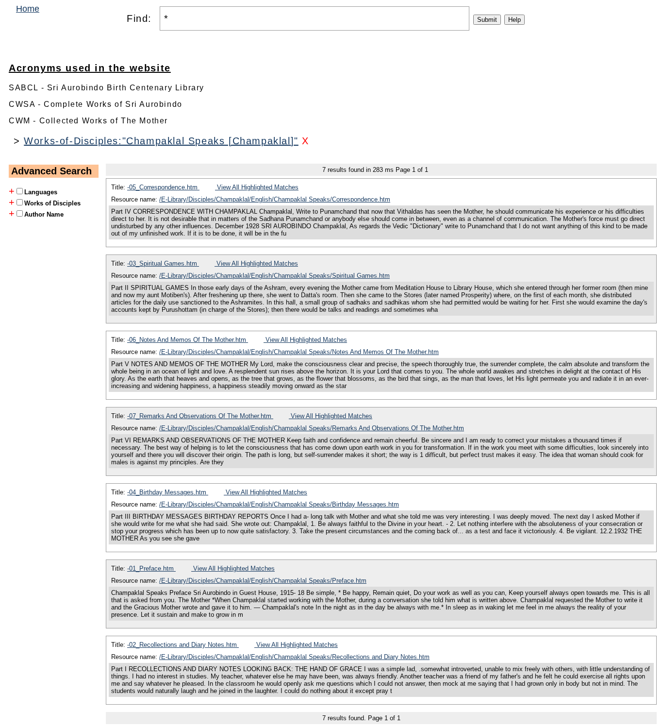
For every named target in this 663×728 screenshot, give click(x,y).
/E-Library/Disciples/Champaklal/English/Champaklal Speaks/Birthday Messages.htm (279, 504)
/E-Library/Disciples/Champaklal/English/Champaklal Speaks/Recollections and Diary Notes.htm (294, 656)
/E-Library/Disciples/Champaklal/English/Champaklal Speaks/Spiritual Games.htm (274, 275)
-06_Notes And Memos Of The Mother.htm (187, 339)
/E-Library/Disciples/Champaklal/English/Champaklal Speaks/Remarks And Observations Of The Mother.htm (311, 428)
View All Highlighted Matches (256, 187)
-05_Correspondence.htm (163, 187)
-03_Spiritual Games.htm (163, 263)
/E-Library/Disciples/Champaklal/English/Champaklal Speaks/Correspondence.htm (274, 199)
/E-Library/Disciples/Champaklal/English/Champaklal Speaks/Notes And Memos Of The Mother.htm (299, 352)
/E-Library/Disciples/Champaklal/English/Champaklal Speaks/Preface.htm (262, 580)
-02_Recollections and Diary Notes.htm (183, 644)
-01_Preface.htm (151, 568)
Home (27, 9)
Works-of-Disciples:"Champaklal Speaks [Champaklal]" (161, 140)
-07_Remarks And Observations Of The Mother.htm (200, 416)
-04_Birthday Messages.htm (167, 492)
